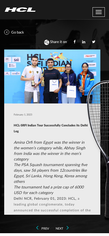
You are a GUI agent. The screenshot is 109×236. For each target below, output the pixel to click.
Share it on (58, 42)
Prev (45, 228)
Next (60, 228)
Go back (17, 32)
